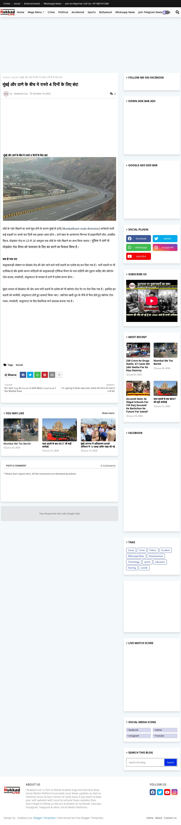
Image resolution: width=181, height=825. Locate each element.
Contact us (170, 818)
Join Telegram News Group (154, 12)
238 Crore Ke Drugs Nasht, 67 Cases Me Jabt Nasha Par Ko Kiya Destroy (138, 365)
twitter (167, 238)
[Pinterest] (45, 375)
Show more (108, 413)
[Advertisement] (90, 45)
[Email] (52, 375)
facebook (141, 238)
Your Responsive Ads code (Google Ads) (59, 513)
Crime (7, 3)
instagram (168, 247)
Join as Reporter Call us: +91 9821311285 (87, 3)
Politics (153, 550)
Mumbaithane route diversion (80, 228)
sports (147, 561)
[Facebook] (23, 375)
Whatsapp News (53, 3)
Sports (92, 12)
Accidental (78, 12)
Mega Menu (35, 12)
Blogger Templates (45, 818)
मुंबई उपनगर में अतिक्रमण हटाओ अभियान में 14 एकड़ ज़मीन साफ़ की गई (98, 445)
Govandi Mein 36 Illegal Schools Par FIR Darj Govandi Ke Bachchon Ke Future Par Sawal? (137, 405)
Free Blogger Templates (89, 818)
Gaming (132, 567)
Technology (133, 561)
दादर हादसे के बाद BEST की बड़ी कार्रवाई (56, 445)
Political (63, 12)
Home (20, 12)
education (160, 561)
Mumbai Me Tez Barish (17, 443)
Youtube (159, 735)
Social (17, 3)
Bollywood (105, 12)
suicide (144, 567)
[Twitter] (30, 375)
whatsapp (141, 247)
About (158, 818)
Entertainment (32, 3)
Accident (165, 550)
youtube (141, 256)
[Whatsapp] (37, 375)
